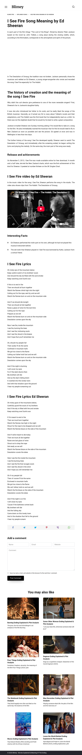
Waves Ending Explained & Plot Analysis (22, 739)
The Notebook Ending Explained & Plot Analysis (22, 699)
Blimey (17, 7)
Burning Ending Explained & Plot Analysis (23, 623)
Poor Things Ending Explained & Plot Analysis (21, 661)
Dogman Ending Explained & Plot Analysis (55, 657)
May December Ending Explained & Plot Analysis (58, 699)
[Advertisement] (41, 57)
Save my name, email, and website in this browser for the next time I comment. (33, 573)
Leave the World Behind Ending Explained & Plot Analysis (55, 737)
